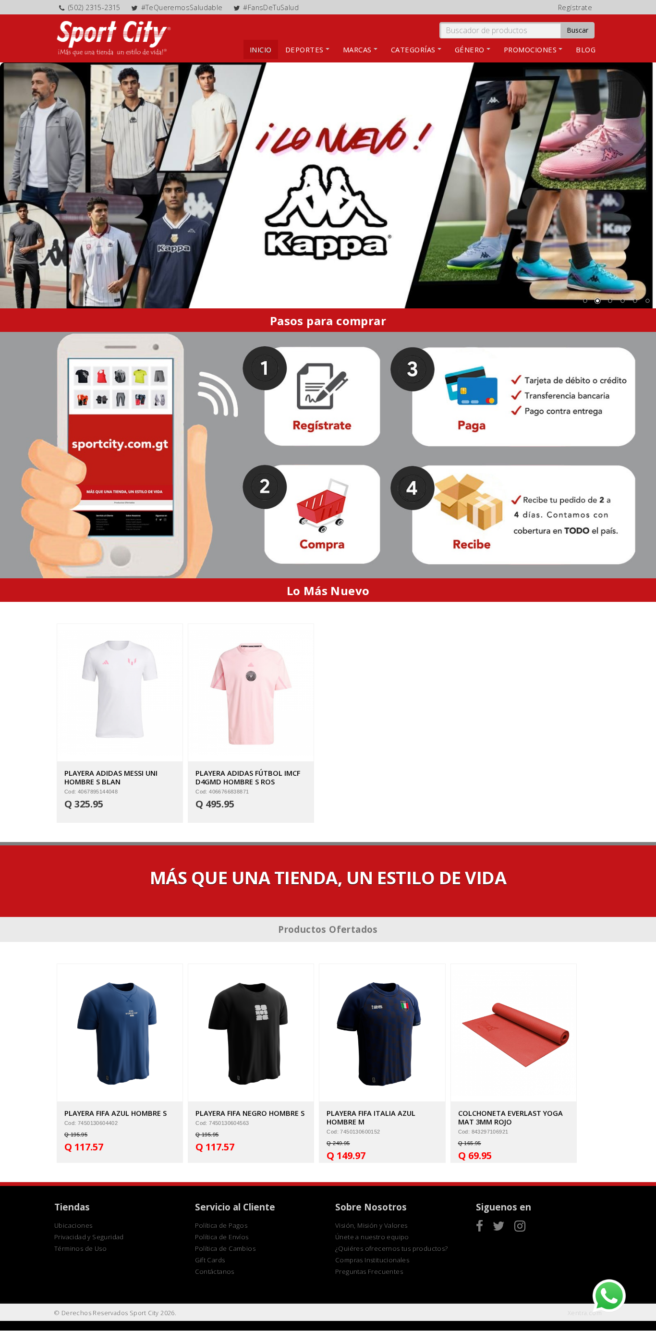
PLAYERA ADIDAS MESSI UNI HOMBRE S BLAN (111, 777)
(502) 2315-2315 (94, 7)
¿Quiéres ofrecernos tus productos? (391, 1248)
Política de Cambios (225, 1248)
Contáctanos (214, 1271)
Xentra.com (585, 1313)
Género (470, 49)
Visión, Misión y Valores (371, 1225)
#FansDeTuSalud (271, 7)
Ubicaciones (73, 1225)
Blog (585, 49)
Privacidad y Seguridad (89, 1237)
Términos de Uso (80, 1248)
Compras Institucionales (372, 1260)
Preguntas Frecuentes (369, 1271)
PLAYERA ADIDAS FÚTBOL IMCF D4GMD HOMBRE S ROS (247, 777)
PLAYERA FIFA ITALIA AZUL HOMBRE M (371, 1117)
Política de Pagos (221, 1225)
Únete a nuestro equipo (372, 1237)
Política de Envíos (222, 1237)
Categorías (413, 49)
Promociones (530, 49)
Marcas (357, 49)
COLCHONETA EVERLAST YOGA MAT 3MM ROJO (510, 1117)
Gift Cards (210, 1260)
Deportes (304, 49)
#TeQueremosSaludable (182, 7)
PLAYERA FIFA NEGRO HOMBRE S (249, 1113)
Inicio (261, 49)
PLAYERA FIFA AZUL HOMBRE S (115, 1113)
